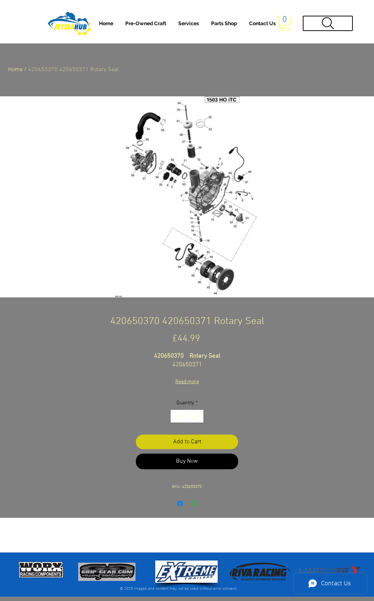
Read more (187, 382)
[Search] (328, 23)
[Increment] (198, 416)
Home (15, 69)
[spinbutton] (187, 416)
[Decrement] (175, 416)
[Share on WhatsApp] (194, 503)
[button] (188, 23)
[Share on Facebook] (180, 503)
